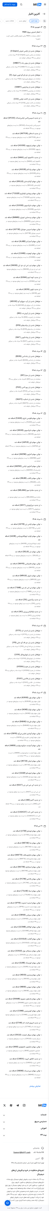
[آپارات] (11, 1105)
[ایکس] (4, 1105)
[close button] (21, 4)
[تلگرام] (17, 1105)
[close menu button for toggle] (44, 4)
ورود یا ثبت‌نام (10, 4)
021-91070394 (39, 1152)
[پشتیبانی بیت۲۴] (8, 1203)
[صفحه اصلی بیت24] (37, 4)
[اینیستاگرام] (24, 1105)
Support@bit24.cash (21, 1152)
